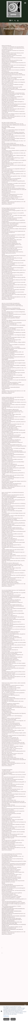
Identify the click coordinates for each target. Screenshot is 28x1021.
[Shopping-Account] (18, 20)
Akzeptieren (6, 1019)
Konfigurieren (6, 1015)
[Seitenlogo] (14, 9)
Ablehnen (13, 1019)
